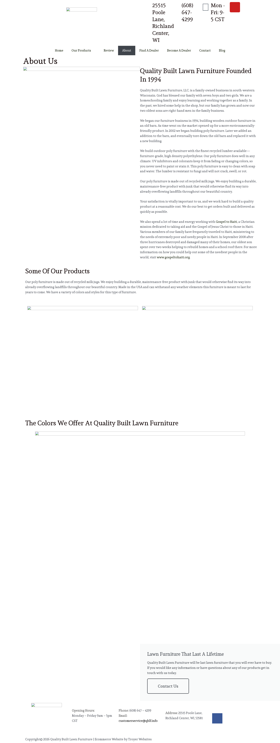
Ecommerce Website (109, 739)
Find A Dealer (149, 50)
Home (59, 50)
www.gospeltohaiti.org (173, 257)
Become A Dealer (179, 50)
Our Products (81, 50)
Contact (205, 50)
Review (109, 50)
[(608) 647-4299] (176, 7)
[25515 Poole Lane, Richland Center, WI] (147, 7)
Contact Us (168, 686)
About (126, 50)
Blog (222, 50)
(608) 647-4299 (187, 12)
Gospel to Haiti (226, 222)
